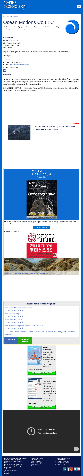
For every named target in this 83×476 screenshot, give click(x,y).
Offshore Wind (61, 464)
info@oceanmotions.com (18, 60)
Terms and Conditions (10, 470)
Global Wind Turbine (63, 463)
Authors (6, 469)
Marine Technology (36, 463)
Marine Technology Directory (12, 466)
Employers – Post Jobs (25, 340)
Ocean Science (35, 464)
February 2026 (41, 177)
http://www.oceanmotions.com (19, 65)
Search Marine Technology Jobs (41, 303)
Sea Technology (35, 459)
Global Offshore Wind (63, 461)
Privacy (6, 473)
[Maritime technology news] (14, 8)
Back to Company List (10, 16)
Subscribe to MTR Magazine (12, 459)
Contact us (7, 467)
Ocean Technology (36, 461)
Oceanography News (37, 458)
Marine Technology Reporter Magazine (15, 458)
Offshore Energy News (63, 458)
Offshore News (61, 459)
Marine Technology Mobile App (13, 464)
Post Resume (11, 339)
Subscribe (42, 373)
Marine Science (35, 466)
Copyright (7, 472)
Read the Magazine (42, 227)
